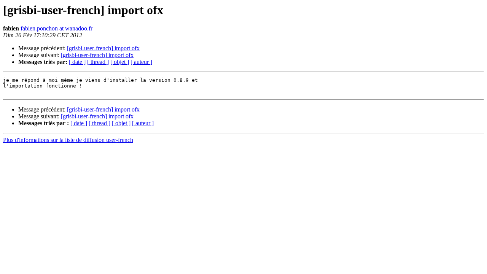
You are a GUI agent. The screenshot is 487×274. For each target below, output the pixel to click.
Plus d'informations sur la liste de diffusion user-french (68, 140)
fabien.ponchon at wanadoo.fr (56, 28)
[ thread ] (98, 62)
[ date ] (77, 62)
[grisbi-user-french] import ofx (103, 48)
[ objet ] (119, 62)
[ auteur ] (141, 62)
